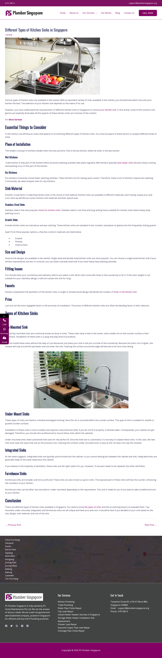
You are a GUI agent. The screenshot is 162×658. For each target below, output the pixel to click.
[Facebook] (6, 626)
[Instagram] (22, 626)
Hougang (9, 559)
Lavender (9, 575)
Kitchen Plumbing (66, 601)
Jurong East (10, 562)
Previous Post (13, 524)
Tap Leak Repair (65, 611)
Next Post (151, 524)
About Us (74, 13)
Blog (117, 13)
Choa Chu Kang (12, 539)
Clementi (9, 543)
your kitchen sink (108, 109)
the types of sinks (92, 507)
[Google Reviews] (17, 626)
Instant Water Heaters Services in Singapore (79, 614)
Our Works (106, 13)
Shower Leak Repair (67, 624)
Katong (8, 572)
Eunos (8, 546)
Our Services (88, 13)
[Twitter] (11, 626)
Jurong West (11, 565)
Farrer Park (10, 549)
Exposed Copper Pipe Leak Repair (74, 627)
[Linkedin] (27, 626)
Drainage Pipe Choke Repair (71, 630)
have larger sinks (125, 162)
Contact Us (129, 13)
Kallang (8, 569)
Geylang (9, 552)
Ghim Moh (10, 556)
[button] (148, 13)
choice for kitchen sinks (49, 210)
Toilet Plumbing (65, 605)
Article (9, 34)
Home (63, 13)
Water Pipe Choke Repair (70, 608)
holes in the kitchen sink (125, 292)
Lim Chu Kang (11, 578)
